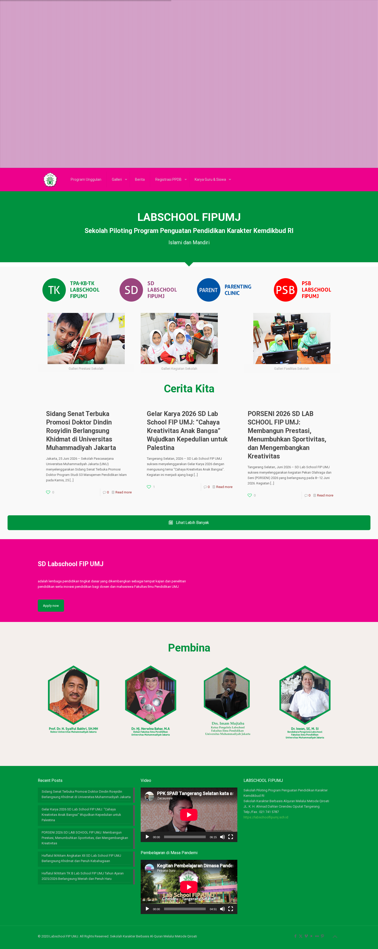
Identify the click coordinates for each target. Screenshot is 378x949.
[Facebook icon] (295, 936)
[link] (70, 290)
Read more (123, 492)
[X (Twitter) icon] (301, 936)
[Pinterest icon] (322, 936)
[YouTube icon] (311, 936)
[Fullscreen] (230, 836)
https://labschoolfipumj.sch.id (266, 817)
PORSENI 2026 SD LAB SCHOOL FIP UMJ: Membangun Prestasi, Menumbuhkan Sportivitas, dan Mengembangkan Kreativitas (85, 837)
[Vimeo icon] (306, 936)
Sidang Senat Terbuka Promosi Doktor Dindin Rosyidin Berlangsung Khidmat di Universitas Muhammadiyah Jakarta (81, 430)
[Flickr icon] (317, 936)
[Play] (147, 836)
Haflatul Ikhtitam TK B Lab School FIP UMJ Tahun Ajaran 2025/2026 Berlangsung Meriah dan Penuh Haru (83, 876)
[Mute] (222, 836)
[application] (189, 815)
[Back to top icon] (334, 936)
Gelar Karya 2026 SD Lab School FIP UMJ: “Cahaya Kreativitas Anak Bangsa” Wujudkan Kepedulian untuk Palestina (187, 430)
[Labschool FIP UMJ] (50, 179)
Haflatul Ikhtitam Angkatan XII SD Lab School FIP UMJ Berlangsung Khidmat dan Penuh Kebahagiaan (81, 858)
